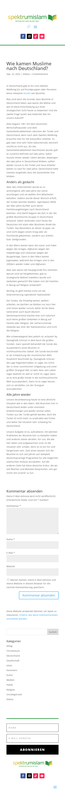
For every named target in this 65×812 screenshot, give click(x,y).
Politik (9, 684)
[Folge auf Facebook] (23, 36)
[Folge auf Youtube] (41, 36)
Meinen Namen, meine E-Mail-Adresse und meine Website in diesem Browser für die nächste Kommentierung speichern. (31, 583)
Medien (10, 679)
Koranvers (11, 670)
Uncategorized (14, 694)
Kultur (9, 675)
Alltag (9, 645)
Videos (26, 74)
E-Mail (10, 552)
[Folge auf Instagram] (29, 36)
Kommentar (13, 505)
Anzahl (27, 93)
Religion (10, 689)
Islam (9, 665)
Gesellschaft (12, 660)
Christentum (13, 650)
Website (10, 566)
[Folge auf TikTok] (35, 36)
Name (10, 539)
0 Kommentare (40, 74)
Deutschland (13, 655)
